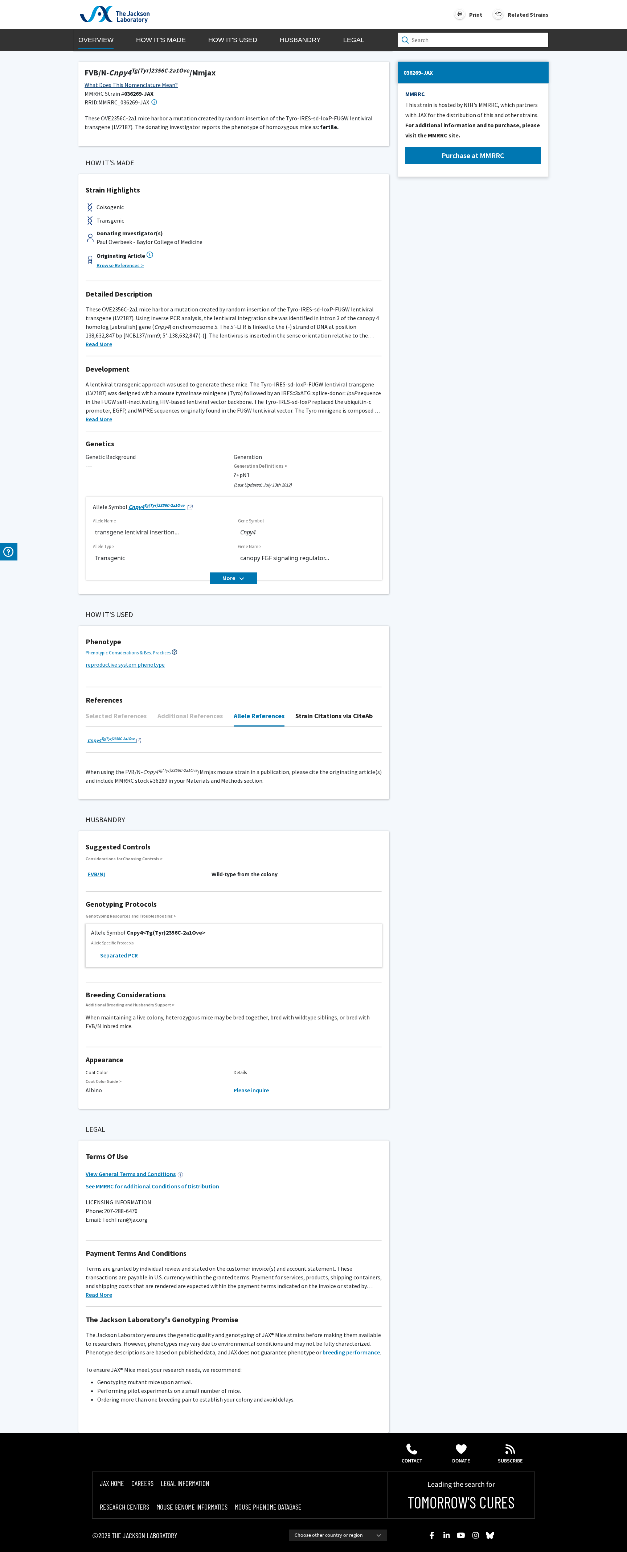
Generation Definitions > (260, 466)
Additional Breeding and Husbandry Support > (130, 1004)
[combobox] (338, 1535)
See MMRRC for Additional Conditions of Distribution (152, 1186)
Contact (412, 1461)
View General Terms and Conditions (131, 1174)
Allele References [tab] (259, 716)
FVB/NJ (96, 874)
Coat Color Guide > (104, 1081)
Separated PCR (119, 955)
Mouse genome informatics (192, 1506)
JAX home (112, 1483)
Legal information (185, 1483)
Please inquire (251, 1090)
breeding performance (351, 1352)
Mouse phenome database (268, 1506)
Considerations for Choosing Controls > (124, 858)
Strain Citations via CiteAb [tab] (334, 716)
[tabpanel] (234, 743)
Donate (461, 1461)
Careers (142, 1483)
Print (475, 14)
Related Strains (528, 14)
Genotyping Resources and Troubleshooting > (131, 916)
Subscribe (510, 1461)
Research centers (124, 1506)
